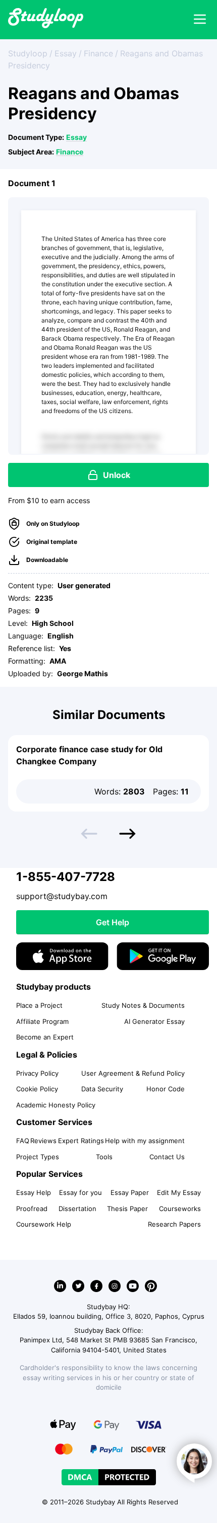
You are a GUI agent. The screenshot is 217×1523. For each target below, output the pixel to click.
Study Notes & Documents (143, 1005)
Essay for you (80, 1192)
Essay (76, 137)
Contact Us (167, 1157)
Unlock (116, 475)
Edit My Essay (179, 1192)
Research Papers (174, 1224)
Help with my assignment (145, 1141)
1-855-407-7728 (65, 876)
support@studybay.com (61, 896)
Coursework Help (43, 1224)
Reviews (43, 1141)
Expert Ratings (81, 1141)
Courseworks (180, 1209)
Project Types (37, 1157)
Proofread (31, 1209)
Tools (104, 1157)
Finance (69, 151)
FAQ (22, 1141)
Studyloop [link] (27, 53)
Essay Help (33, 1192)
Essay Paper (130, 1192)
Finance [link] (98, 53)
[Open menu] (200, 19)
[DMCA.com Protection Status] (109, 1477)
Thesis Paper (127, 1209)
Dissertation (77, 1209)
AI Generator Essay (154, 1021)
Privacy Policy (37, 1073)
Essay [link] (66, 53)
